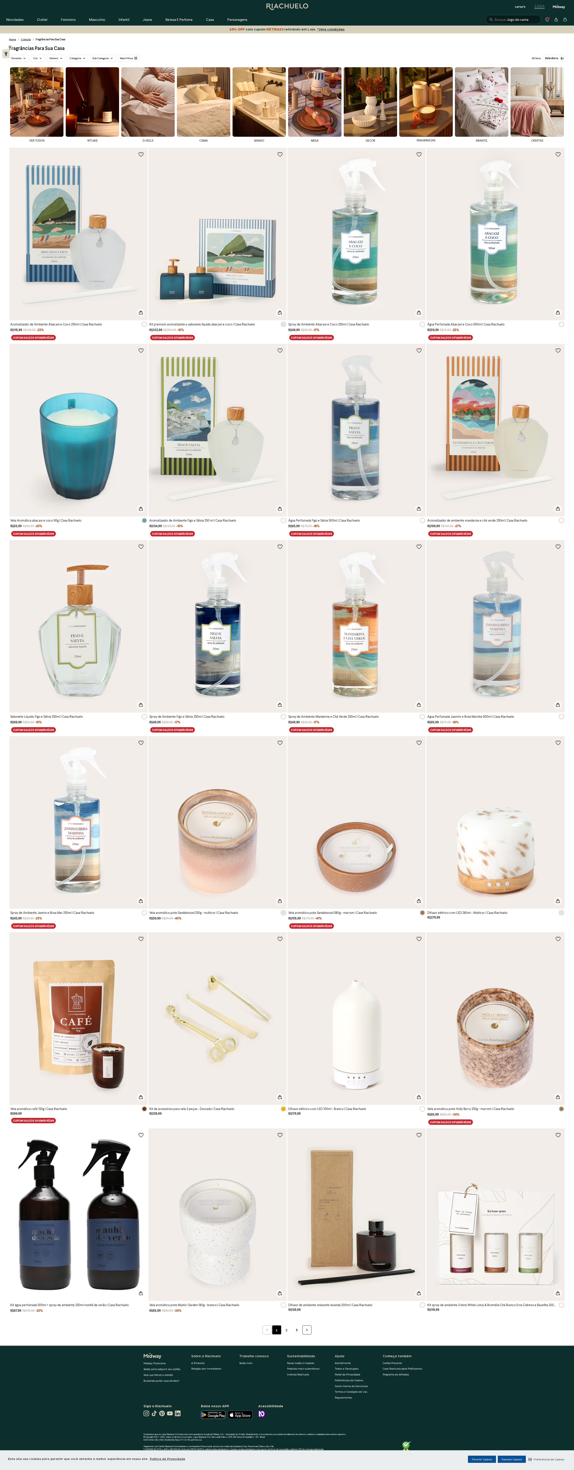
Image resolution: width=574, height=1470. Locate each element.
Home (12, 39)
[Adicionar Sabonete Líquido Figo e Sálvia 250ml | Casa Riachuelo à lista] (141, 546)
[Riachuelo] (287, 6)
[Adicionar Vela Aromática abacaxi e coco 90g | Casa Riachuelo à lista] (141, 350)
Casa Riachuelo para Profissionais (402, 1368)
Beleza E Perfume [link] (179, 19)
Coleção (26, 39)
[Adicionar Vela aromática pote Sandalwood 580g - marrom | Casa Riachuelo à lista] (419, 742)
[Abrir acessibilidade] (6, 53)
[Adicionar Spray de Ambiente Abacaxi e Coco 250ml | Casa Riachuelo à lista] (419, 154)
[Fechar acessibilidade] (10, 47)
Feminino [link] (68, 19)
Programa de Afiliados (396, 1374)
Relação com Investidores (206, 1368)
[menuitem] (15, 19)
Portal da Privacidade (347, 1374)
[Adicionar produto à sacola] (141, 313)
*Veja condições (330, 29)
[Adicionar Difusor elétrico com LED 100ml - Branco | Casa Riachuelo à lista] (419, 938)
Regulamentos (343, 1397)
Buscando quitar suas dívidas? (161, 1380)
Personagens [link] (237, 19)
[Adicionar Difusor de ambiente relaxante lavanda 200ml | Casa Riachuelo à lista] (419, 1135)
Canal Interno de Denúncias (351, 1386)
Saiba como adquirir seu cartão (162, 1369)
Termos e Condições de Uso (351, 1391)
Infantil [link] (124, 19)
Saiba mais (245, 1363)
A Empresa (197, 1363)
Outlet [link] (42, 19)
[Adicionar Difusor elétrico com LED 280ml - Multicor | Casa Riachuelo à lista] (558, 742)
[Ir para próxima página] (306, 1329)
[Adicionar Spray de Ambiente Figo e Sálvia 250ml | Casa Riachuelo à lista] (280, 546)
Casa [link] (210, 19)
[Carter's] (520, 6)
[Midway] (559, 6)
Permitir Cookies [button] (482, 1459)
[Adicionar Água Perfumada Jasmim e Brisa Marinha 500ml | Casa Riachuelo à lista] (558, 546)
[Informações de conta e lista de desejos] (556, 19)
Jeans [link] (147, 19)
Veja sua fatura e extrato (158, 1375)
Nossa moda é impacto (300, 1363)
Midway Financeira (155, 1363)
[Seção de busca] (513, 19)
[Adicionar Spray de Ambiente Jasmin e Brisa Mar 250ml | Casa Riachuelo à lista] (141, 742)
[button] (546, 1459)
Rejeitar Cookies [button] (512, 1459)
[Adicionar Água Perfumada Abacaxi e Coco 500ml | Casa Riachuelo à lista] (558, 154)
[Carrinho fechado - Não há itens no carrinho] (565, 19)
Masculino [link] (97, 19)
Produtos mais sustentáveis (303, 1368)
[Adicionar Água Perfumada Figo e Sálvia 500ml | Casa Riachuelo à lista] (419, 350)
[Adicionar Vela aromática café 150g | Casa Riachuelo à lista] (141, 938)
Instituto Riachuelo (298, 1374)
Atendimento (343, 1363)
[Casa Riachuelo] (540, 6)
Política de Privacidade (167, 1459)
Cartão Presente (392, 1363)
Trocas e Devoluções (347, 1368)
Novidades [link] (15, 19)
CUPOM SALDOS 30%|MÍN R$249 (33, 337)
